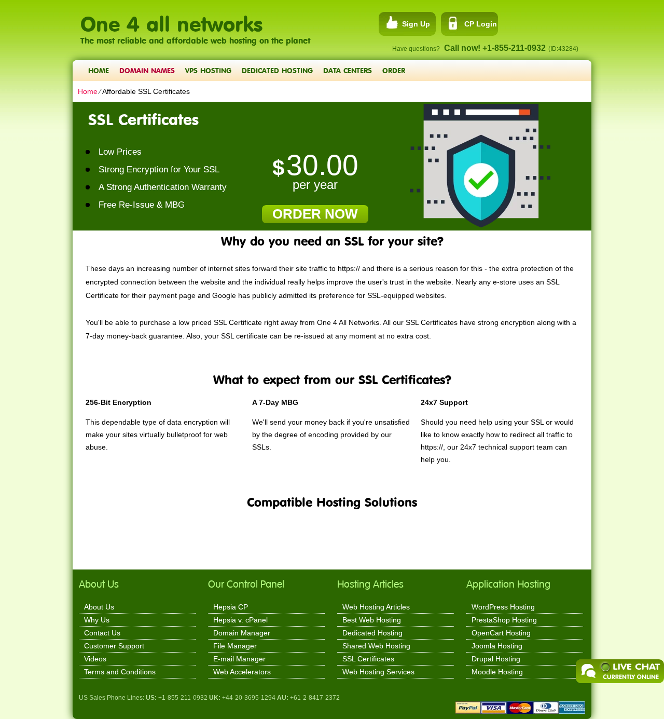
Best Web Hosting (371, 620)
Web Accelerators (242, 672)
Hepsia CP (230, 607)
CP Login (480, 24)
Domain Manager (241, 633)
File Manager (235, 646)
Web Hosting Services (378, 672)
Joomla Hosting (497, 646)
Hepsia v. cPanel (240, 620)
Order (393, 70)
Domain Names (147, 70)
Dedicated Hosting (277, 70)
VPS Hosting (208, 70)
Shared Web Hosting (376, 646)
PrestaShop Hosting (504, 620)
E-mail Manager (239, 659)
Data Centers (347, 70)
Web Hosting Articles (376, 607)
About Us (99, 607)
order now (315, 214)
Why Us (96, 620)
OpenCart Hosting (501, 633)
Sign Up (416, 24)
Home (98, 70)
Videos (95, 659)
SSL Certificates (368, 659)
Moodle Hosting (497, 672)
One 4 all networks (171, 18)
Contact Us (102, 633)
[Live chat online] (620, 671)
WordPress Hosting (503, 607)
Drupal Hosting (496, 659)
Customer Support (114, 646)
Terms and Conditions (120, 672)
